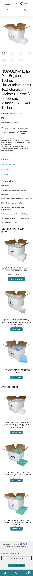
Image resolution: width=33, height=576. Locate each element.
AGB (4, 544)
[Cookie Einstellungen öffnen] (3, 574)
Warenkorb (25, 571)
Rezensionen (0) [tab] (6, 169)
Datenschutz (9, 544)
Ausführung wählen (16, 279)
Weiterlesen (16, 329)
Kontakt (9, 546)
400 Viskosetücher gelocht (17, 146)
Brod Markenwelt (13, 140)
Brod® (13, 546)
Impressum (16, 544)
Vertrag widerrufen (21, 546)
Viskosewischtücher (7, 148)
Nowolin (21, 140)
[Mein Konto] (16, 4)
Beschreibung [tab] (5, 159)
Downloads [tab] (5, 175)
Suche (16, 573)
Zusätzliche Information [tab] (8, 164)
